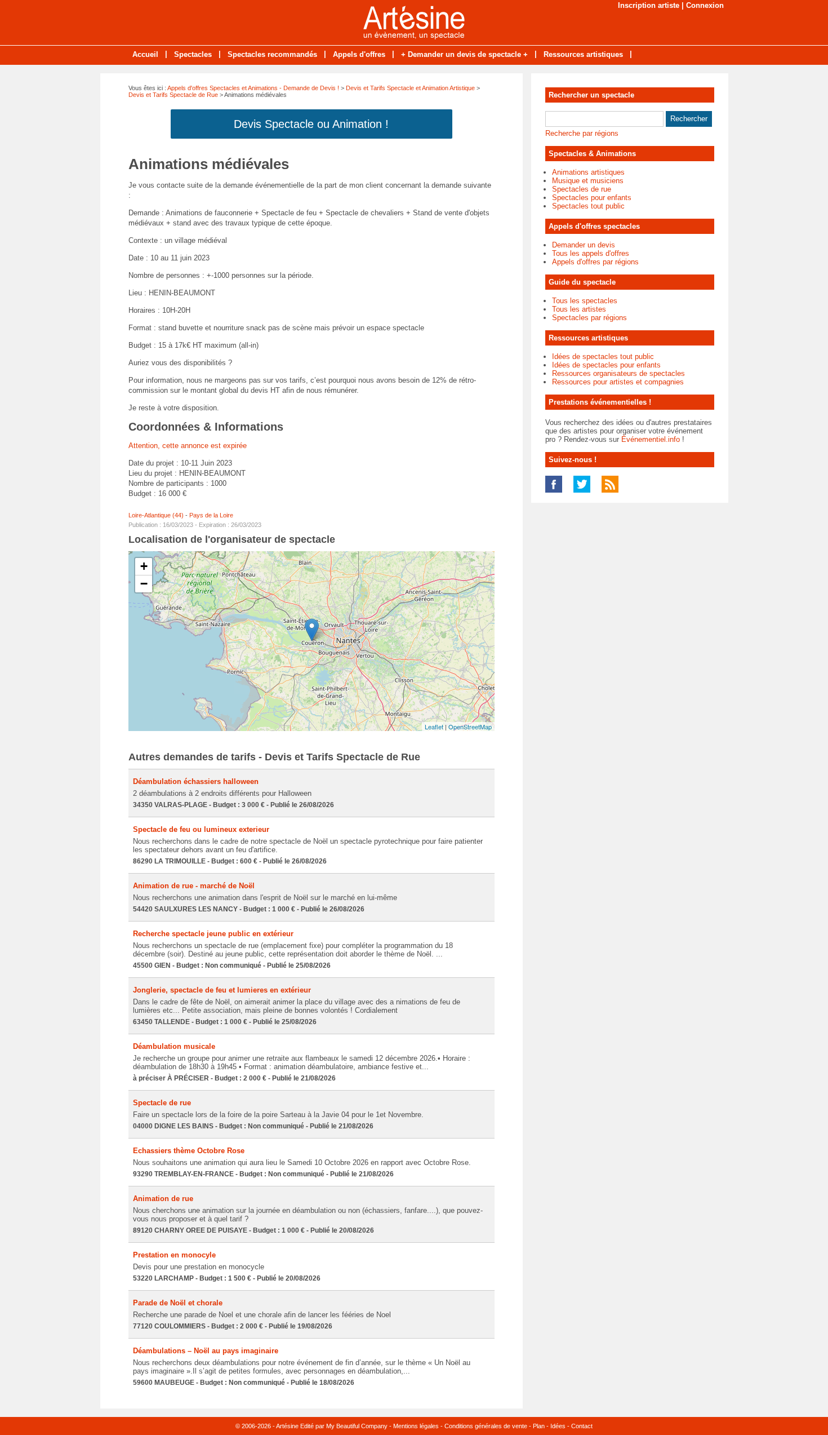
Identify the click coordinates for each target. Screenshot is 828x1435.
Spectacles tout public (588, 206)
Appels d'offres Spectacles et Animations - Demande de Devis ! (253, 88)
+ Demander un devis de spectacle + (464, 54)
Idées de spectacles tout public (603, 356)
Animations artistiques (588, 172)
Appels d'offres (359, 54)
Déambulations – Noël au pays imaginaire (205, 1351)
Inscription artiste (648, 5)
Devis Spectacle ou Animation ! (311, 124)
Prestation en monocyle (174, 1255)
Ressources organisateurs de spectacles (618, 373)
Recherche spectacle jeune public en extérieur (213, 933)
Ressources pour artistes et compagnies (618, 382)
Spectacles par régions (589, 317)
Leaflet (434, 726)
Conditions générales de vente (485, 1426)
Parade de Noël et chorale (177, 1303)
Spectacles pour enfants (591, 197)
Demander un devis (583, 245)
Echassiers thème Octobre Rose (188, 1150)
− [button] (144, 584)
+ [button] (144, 566)
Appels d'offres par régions (595, 262)
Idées (558, 1426)
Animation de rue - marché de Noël (194, 886)
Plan (539, 1426)
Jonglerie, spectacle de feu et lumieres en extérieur (222, 990)
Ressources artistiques (583, 54)
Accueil (145, 54)
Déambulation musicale (174, 1046)
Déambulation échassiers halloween (196, 781)
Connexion (705, 5)
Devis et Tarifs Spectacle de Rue (173, 94)
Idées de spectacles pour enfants (606, 365)
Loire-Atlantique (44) (156, 515)
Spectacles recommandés (272, 54)
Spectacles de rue (581, 189)
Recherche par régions (581, 133)
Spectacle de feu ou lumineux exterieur (201, 829)
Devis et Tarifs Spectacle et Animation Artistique (410, 88)
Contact (582, 1426)
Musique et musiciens (588, 180)
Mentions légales (416, 1426)
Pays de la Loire (211, 515)
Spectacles (193, 54)
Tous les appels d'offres (590, 253)
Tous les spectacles (584, 300)
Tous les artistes (579, 309)
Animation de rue (163, 1198)
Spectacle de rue (162, 1103)
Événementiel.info (650, 439)
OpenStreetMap (470, 726)
